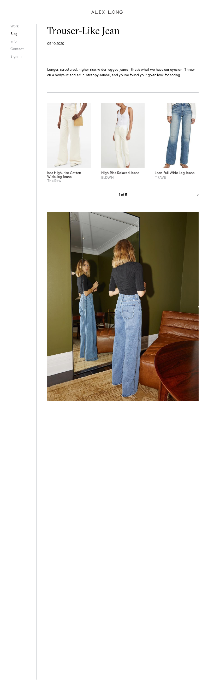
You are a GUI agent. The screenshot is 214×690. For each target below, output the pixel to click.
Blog (13, 34)
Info (13, 41)
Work (14, 26)
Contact (17, 49)
